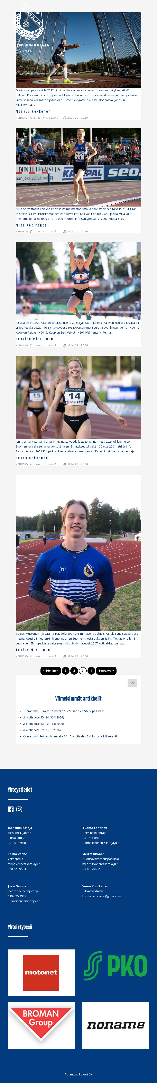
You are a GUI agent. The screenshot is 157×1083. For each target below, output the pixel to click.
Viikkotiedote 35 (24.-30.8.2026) (43, 717)
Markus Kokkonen (33, 111)
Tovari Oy (85, 1074)
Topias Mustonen (33, 650)
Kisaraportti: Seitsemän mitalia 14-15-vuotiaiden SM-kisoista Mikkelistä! (70, 736)
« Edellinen (50, 670)
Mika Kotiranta (31, 225)
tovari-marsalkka (45, 117)
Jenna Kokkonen (32, 458)
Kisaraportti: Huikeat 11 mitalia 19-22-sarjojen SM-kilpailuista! (63, 711)
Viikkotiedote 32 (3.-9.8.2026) (42, 730)
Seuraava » (106, 670)
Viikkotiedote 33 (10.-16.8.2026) (43, 724)
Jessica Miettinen (35, 339)
